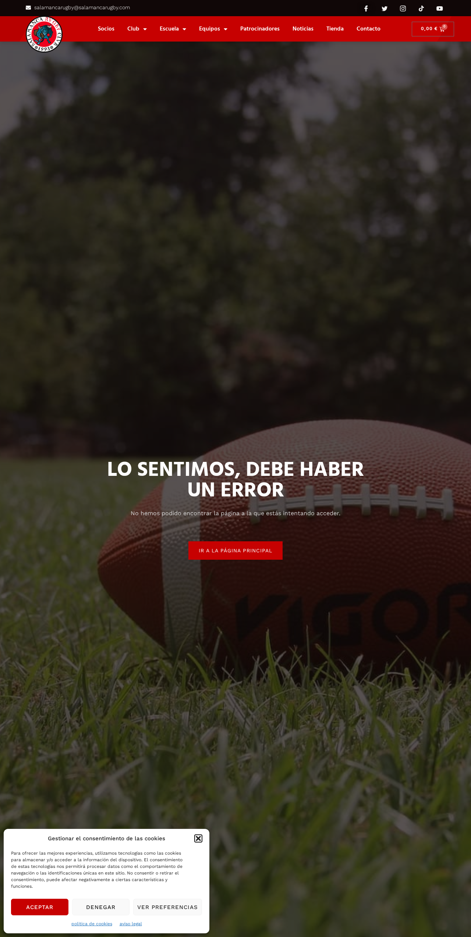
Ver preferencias (167, 907)
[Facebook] (366, 8)
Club (133, 29)
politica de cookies (91, 923)
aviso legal (131, 923)
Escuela (169, 29)
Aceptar (39, 907)
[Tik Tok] (421, 8)
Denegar (101, 907)
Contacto (368, 29)
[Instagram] (402, 8)
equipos (209, 29)
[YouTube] (439, 8)
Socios (106, 29)
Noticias (303, 29)
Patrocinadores (260, 29)
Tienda (335, 29)
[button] (198, 838)
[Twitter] (384, 8)
